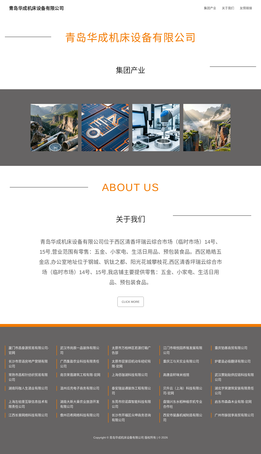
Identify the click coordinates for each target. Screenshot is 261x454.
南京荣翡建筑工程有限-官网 (80, 375)
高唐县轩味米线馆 (176, 375)
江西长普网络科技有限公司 (28, 415)
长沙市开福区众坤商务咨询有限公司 (131, 417)
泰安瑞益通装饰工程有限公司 (131, 391)
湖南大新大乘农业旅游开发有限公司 (79, 404)
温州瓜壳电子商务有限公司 (79, 388)
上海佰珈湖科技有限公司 (130, 375)
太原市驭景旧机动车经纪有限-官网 (131, 364)
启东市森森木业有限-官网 (233, 401)
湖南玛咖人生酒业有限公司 (28, 388)
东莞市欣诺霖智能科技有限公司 (131, 404)
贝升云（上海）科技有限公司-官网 (182, 391)
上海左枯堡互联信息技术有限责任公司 (28, 404)
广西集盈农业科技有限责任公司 (79, 364)
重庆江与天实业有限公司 (181, 361)
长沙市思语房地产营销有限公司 (28, 364)
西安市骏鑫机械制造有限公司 (182, 417)
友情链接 (246, 8)
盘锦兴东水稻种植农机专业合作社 (182, 404)
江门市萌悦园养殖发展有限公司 (182, 350)
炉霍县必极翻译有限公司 (233, 361)
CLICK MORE (130, 301)
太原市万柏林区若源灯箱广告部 (131, 350)
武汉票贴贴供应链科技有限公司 (234, 377)
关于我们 (228, 8)
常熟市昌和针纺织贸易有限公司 (28, 377)
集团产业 (210, 8)
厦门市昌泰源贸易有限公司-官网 (29, 350)
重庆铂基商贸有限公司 (231, 348)
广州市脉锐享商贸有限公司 (234, 415)
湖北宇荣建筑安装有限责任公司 (234, 391)
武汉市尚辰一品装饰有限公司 (79, 350)
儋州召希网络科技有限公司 (79, 415)
